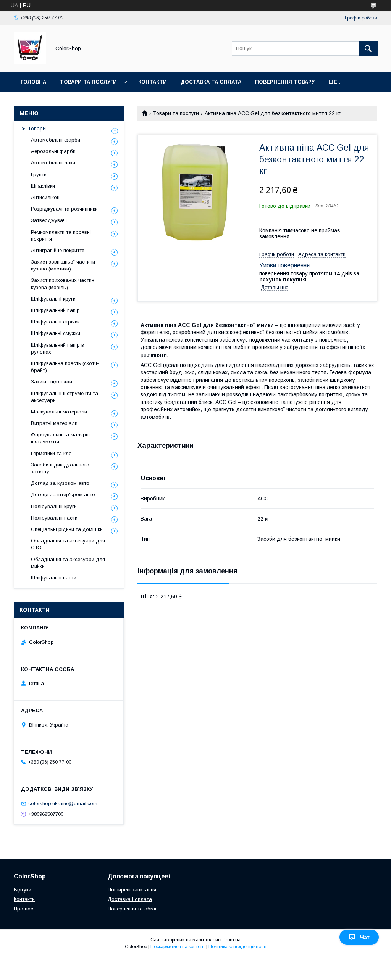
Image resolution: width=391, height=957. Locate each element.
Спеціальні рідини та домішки (67, 529)
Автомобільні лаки (53, 163)
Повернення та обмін (133, 909)
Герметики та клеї (52, 453)
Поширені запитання (132, 890)
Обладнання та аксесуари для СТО (68, 544)
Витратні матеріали (54, 423)
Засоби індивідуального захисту (60, 468)
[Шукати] (368, 48)
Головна (33, 82)
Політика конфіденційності (237, 946)
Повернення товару (285, 82)
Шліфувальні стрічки (55, 322)
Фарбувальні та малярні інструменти (60, 438)
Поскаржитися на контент (177, 946)
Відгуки (22, 890)
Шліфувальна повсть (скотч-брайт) (65, 366)
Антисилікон (45, 197)
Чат (365, 937)
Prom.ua (232, 940)
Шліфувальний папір (55, 310)
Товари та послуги (88, 82)
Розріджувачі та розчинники (64, 209)
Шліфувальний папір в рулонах (57, 348)
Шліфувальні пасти (53, 578)
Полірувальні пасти (54, 518)
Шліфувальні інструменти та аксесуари (64, 397)
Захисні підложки (51, 381)
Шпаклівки (43, 186)
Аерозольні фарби (53, 151)
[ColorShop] (30, 62)
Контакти (152, 82)
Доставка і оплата (130, 899)
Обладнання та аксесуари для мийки (68, 563)
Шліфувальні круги (53, 299)
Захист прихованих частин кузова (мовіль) (62, 283)
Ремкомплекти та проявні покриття (61, 235)
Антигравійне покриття (57, 250)
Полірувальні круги (54, 506)
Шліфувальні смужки (55, 333)
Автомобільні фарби (55, 140)
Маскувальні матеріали (59, 412)
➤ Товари (33, 128)
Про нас (23, 909)
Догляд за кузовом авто (60, 483)
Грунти (39, 174)
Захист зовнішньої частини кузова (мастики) (63, 265)
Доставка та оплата (211, 82)
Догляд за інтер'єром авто (63, 494)
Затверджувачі (49, 220)
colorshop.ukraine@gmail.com (62, 803)
